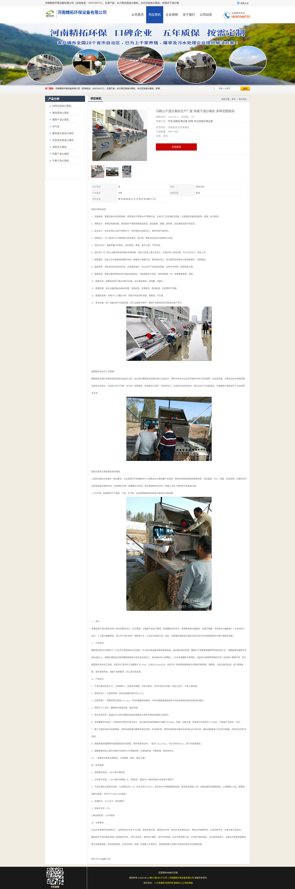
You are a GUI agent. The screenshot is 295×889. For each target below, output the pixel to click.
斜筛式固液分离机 (61, 106)
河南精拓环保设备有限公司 (181, 878)
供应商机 (155, 14)
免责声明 (169, 883)
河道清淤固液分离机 (63, 140)
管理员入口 (179, 883)
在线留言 (176, 147)
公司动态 (206, 14)
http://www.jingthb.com (100, 859)
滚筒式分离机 (59, 147)
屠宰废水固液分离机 (63, 133)
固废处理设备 (180, 121)
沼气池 (55, 126)
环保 (170, 121)
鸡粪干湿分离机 (60, 154)
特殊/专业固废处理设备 (200, 121)
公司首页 (137, 14)
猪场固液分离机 (60, 113)
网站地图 (189, 883)
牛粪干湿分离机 (60, 160)
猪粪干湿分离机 (60, 119)
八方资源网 (159, 883)
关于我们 (189, 14)
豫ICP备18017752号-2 (159, 878)
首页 (233, 99)
